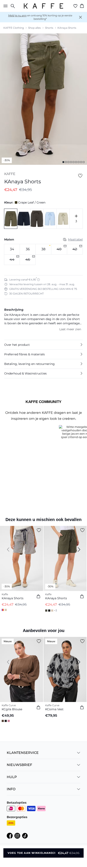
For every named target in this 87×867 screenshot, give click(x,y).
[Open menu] (4, 6)
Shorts (49, 27)
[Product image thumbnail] (63, 162)
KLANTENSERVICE (23, 753)
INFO (11, 789)
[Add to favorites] (80, 175)
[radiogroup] (43, 254)
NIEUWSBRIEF (19, 765)
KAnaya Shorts (66, 27)
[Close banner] (80, 17)
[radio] (12, 249)
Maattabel (75, 239)
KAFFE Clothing (13, 27)
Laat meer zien (70, 329)
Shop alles (34, 27)
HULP (12, 777)
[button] (43, 345)
